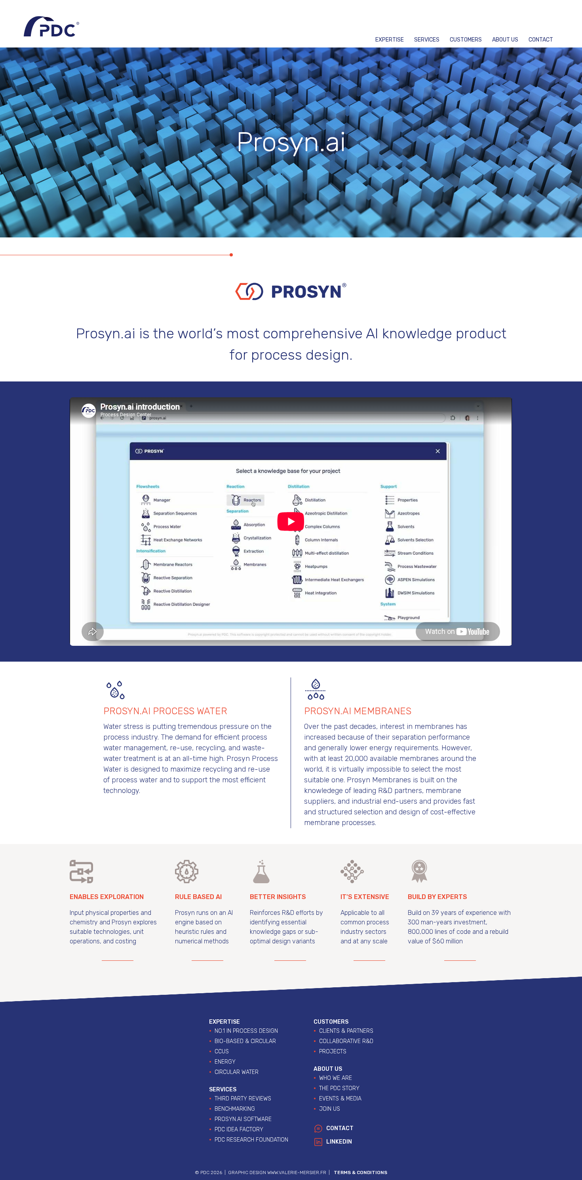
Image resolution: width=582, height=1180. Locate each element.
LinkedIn (339, 1141)
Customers (466, 39)
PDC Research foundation (251, 1139)
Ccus (222, 1051)
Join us (329, 1109)
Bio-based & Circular (245, 1041)
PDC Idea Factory (239, 1129)
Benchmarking (235, 1109)
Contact (541, 39)
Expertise (389, 39)
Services (426, 39)
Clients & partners (346, 1031)
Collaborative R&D (346, 1041)
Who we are (335, 1078)
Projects (332, 1051)
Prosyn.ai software (243, 1119)
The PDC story (339, 1088)
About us (505, 39)
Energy (225, 1062)
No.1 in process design (246, 1031)
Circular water (237, 1072)
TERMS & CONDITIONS (360, 1172)
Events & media (340, 1098)
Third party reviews (243, 1098)
